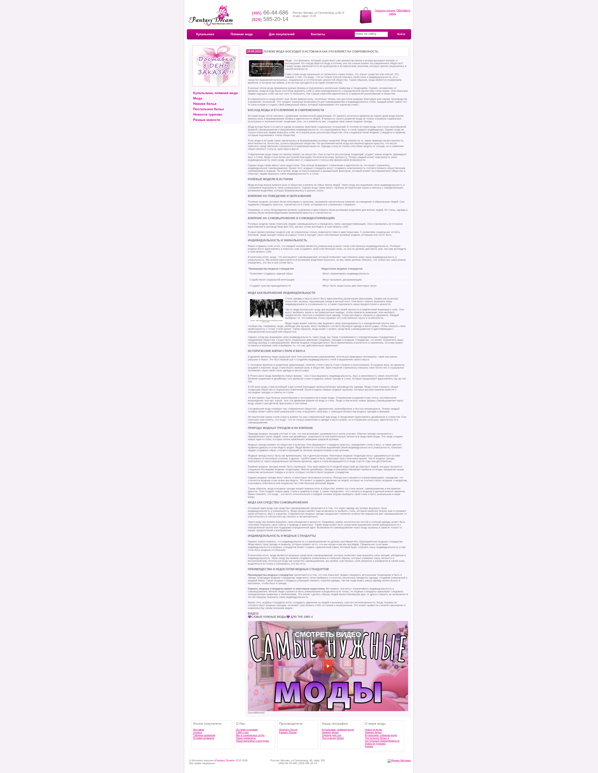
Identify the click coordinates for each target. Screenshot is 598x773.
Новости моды (373, 729)
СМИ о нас (242, 732)
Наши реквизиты (246, 738)
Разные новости (206, 120)
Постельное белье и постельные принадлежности (382, 739)
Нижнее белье (205, 103)
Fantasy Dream (288, 732)
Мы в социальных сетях (250, 735)
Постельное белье (208, 109)
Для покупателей (282, 34)
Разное (369, 746)
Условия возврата (203, 738)
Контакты (318, 34)
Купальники (205, 34)
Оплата (197, 732)
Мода (197, 98)
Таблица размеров (204, 735)
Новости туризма (207, 114)
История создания (247, 729)
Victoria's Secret (288, 729)
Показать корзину (385, 10)
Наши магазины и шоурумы (252, 740)
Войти (401, 34)
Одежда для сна (331, 735)
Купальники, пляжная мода (215, 93)
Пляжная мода (242, 34)
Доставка (198, 729)
